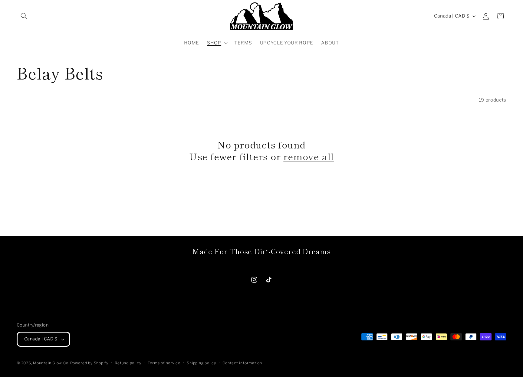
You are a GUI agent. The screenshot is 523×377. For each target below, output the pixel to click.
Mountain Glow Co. (51, 363)
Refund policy (128, 363)
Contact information (242, 363)
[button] (24, 16)
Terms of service (164, 363)
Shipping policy (201, 363)
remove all (308, 156)
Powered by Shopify (89, 363)
